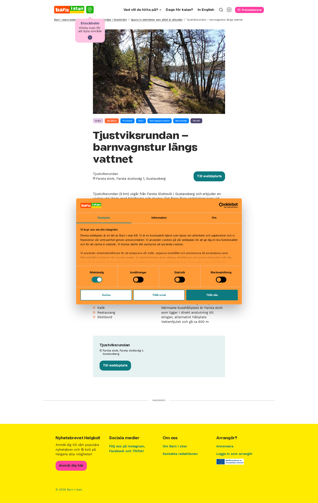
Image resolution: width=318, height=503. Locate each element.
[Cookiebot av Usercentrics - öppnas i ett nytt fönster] (222, 205)
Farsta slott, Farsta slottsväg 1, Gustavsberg (131, 178)
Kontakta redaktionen (180, 454)
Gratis (98, 121)
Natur (141, 121)
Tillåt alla (212, 295)
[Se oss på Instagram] (229, 11)
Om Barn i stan (175, 446)
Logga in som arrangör (234, 454)
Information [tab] (159, 217)
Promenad (127, 121)
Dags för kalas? (179, 10)
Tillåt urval (159, 295)
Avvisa (106, 295)
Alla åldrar (112, 121)
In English (206, 10)
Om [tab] (214, 217)
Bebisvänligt (181, 121)
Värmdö (196, 121)
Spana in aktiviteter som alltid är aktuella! (157, 19)
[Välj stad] (90, 9)
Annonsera (224, 446)
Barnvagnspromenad (159, 121)
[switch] (138, 280)
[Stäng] (90, 37)
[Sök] (221, 11)
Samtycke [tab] (104, 217)
